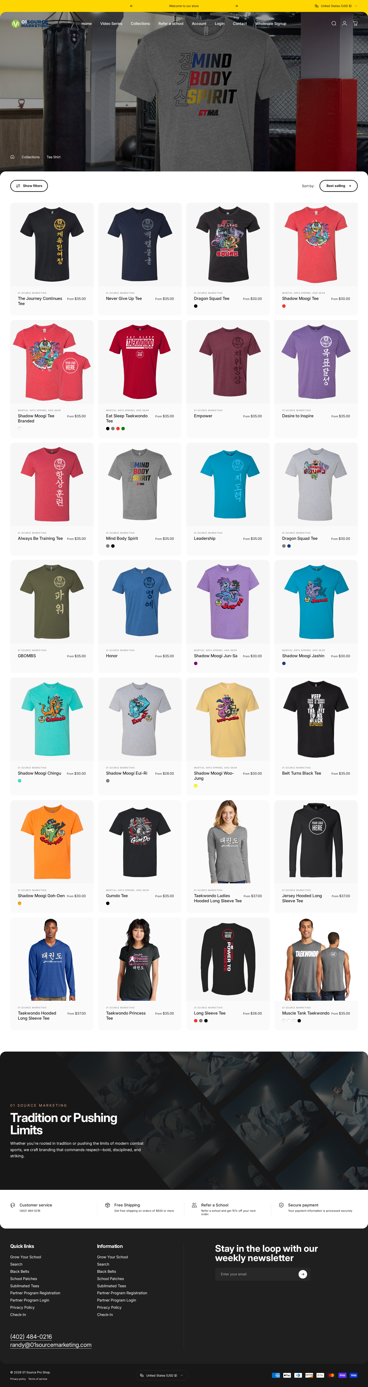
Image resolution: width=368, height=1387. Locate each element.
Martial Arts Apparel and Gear (303, 293)
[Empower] (228, 361)
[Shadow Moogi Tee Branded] (52, 361)
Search (16, 1264)
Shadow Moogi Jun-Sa (215, 655)
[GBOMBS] (52, 601)
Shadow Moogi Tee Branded (36, 418)
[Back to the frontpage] (12, 157)
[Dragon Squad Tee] (228, 244)
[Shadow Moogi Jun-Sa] (228, 601)
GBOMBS (27, 655)
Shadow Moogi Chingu (39, 773)
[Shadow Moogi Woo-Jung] (228, 719)
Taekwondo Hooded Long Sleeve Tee (37, 1016)
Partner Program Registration (35, 1293)
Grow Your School (25, 1257)
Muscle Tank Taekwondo (305, 1013)
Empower (203, 415)
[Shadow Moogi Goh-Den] (52, 842)
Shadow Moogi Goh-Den (41, 895)
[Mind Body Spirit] (140, 484)
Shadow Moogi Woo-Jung (214, 776)
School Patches (23, 1278)
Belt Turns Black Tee (301, 773)
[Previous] (131, 6)
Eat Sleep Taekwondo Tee (127, 418)
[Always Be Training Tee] (52, 484)
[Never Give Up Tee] (140, 244)
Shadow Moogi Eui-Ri (126, 773)
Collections (31, 157)
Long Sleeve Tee (210, 1013)
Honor (112, 655)
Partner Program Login (29, 1300)
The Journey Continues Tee (40, 301)
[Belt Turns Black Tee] (316, 719)
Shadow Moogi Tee (300, 298)
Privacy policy (18, 1378)
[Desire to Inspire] (316, 361)
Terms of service (37, 1378)
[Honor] (140, 601)
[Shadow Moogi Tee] (316, 244)
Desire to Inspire (297, 415)
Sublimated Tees (24, 1286)
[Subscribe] (303, 1274)
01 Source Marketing (32, 293)
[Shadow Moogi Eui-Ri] (140, 719)
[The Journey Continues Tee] (52, 244)
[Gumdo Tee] (140, 842)
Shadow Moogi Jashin (303, 655)
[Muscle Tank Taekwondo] (316, 959)
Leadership (205, 538)
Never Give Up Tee (124, 298)
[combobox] (336, 6)
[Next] (236, 6)
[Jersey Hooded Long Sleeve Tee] (316, 842)
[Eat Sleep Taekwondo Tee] (140, 361)
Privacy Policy (22, 1307)
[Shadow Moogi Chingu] (52, 719)
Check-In (18, 1314)
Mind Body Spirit (122, 538)
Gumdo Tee (117, 895)
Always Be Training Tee (40, 538)
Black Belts (19, 1271)
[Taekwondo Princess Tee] (140, 959)
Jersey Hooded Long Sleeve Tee (302, 898)
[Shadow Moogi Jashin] (316, 601)
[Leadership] (228, 484)
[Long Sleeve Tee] (228, 959)
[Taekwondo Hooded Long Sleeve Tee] (52, 959)
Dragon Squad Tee (211, 298)
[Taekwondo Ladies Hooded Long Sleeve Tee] (228, 842)
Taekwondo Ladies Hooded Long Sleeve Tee (218, 898)
